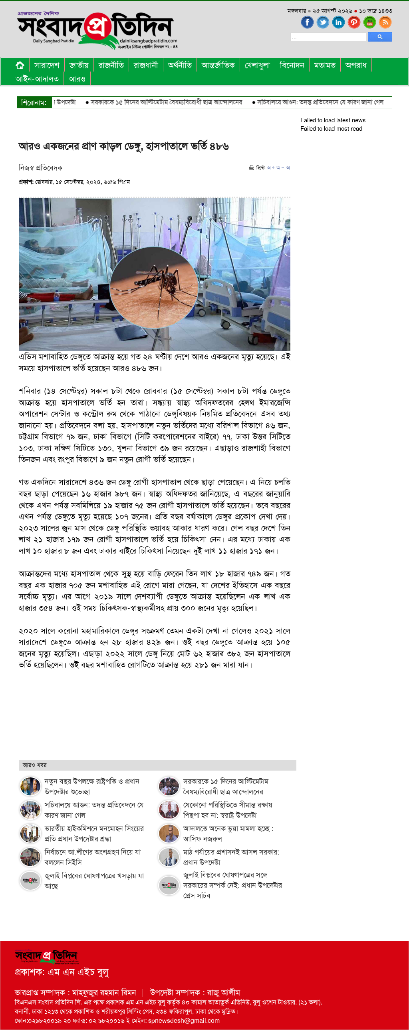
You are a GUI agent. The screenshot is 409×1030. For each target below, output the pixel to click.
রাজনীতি (111, 65)
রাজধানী (146, 65)
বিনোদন (292, 65)
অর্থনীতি (180, 65)
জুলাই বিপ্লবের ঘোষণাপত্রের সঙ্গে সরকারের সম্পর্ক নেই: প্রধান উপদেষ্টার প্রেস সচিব (232, 885)
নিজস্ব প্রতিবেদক (40, 168)
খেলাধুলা (257, 65)
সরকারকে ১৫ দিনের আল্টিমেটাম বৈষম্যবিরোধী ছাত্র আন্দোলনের (152, 102)
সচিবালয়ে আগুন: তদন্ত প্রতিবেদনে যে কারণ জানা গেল (307, 102)
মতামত (325, 65)
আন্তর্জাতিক (218, 65)
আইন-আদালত (37, 79)
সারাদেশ (47, 65)
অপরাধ (356, 65)
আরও (77, 79)
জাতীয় (79, 65)
